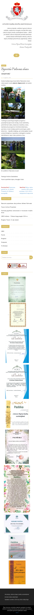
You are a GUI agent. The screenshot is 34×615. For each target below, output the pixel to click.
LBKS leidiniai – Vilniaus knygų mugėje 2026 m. (14, 216)
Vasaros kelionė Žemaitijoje (8, 207)
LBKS (2, 231)
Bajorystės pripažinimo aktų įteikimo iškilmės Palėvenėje (16, 203)
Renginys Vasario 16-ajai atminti (10, 220)
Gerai (17, 612)
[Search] (31, 257)
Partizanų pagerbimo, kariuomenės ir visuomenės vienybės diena (16, 212)
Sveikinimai (4, 246)
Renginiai (3, 65)
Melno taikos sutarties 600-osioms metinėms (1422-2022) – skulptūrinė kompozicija (26, 190)
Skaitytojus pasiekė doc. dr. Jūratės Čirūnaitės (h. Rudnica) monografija (8, 190)
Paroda (3, 235)
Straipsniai (4, 242)
